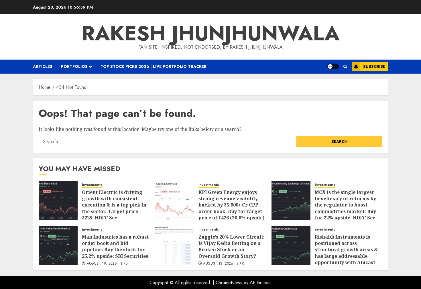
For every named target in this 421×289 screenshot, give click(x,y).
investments (92, 184)
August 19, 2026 (102, 264)
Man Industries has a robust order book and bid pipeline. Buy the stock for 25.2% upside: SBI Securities (115, 246)
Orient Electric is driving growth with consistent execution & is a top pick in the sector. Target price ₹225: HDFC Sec (114, 205)
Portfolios (74, 66)
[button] (345, 66)
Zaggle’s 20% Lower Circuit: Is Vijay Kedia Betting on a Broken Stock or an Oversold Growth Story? (231, 246)
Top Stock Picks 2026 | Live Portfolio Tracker (153, 66)
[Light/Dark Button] (333, 66)
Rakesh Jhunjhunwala (211, 33)
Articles (42, 66)
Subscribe (374, 66)
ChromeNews (229, 282)
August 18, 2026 (218, 264)
